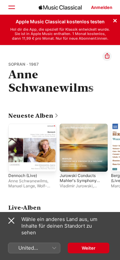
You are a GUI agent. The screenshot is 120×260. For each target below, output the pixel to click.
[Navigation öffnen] (11, 7)
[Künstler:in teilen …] (107, 56)
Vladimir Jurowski (76, 185)
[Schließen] (115, 20)
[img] (60, 7)
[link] (33, 115)
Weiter (88, 248)
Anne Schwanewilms (27, 180)
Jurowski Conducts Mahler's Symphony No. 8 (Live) (78, 180)
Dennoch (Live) (22, 175)
